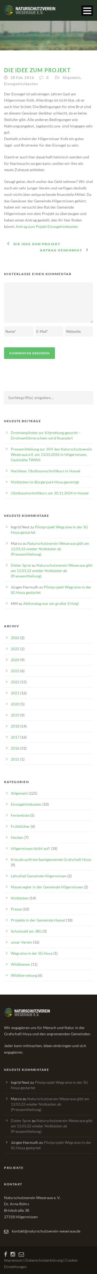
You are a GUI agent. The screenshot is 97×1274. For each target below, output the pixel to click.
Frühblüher (20, 826)
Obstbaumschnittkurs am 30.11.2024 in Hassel (50, 493)
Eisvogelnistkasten (20, 84)
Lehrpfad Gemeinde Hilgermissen (39, 876)
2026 (15, 637)
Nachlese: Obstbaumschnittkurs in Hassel (45, 471)
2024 (15, 659)
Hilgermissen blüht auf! (30, 848)
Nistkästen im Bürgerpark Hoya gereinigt (45, 482)
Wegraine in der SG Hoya (32, 953)
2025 (15, 648)
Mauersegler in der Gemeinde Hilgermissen (47, 887)
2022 (15, 682)
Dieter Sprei (21, 565)
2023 (15, 671)
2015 (15, 759)
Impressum (13, 1260)
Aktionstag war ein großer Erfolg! (51, 603)
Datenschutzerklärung (44, 1260)
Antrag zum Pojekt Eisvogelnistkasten (47, 226)
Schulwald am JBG (26, 931)
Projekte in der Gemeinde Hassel (38, 920)
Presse (16, 909)
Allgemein (72, 77)
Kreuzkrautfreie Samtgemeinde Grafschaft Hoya (51, 859)
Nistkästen (20, 898)
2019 (15, 715)
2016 (15, 748)
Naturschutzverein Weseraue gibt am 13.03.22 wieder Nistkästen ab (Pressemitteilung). (50, 548)
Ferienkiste (20, 815)
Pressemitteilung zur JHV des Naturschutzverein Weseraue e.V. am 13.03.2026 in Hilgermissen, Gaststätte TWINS (51, 454)
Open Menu (87, 10)
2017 (15, 737)
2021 (15, 693)
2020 (15, 704)
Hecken (17, 837)
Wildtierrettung (24, 975)
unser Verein (21, 942)
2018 (15, 726)
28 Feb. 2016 (22, 77)
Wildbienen (20, 964)
